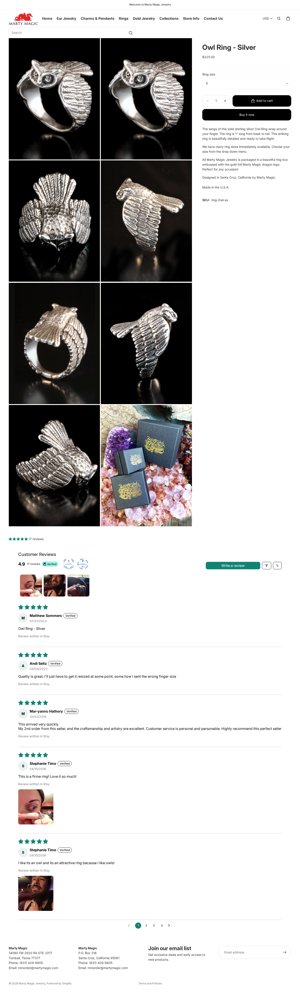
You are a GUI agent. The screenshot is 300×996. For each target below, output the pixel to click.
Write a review (233, 565)
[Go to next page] (170, 926)
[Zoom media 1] (54, 98)
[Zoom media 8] (146, 465)
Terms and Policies (150, 983)
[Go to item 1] (31, 586)
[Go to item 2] (55, 586)
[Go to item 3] (78, 586)
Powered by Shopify (59, 983)
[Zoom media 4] (146, 221)
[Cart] (288, 18)
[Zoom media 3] (54, 221)
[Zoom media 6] (146, 343)
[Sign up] (284, 952)
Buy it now (246, 114)
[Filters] (266, 565)
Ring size (208, 74)
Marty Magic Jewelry (32, 983)
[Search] (279, 18)
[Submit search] (131, 33)
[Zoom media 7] (54, 465)
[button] (19, 539)
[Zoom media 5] (54, 343)
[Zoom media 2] (146, 98)
